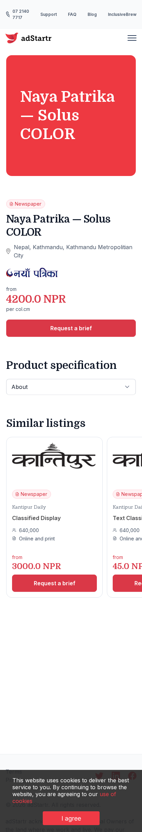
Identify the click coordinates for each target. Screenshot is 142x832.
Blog (92, 14)
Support (48, 14)
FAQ (72, 14)
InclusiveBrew (122, 14)
